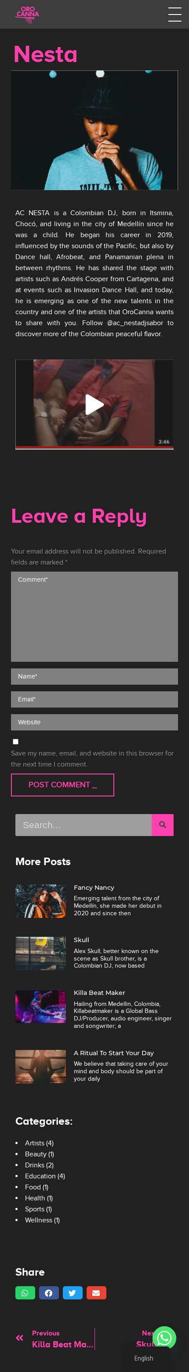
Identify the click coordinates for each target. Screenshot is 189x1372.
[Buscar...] (163, 825)
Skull (81, 940)
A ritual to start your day (114, 1053)
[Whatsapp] (164, 1338)
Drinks (34, 1165)
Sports (34, 1209)
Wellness (38, 1220)
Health (35, 1198)
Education (40, 1176)
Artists (34, 1143)
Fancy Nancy (94, 887)
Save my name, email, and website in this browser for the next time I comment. (92, 759)
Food (33, 1187)
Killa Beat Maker (99, 993)
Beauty (36, 1154)
